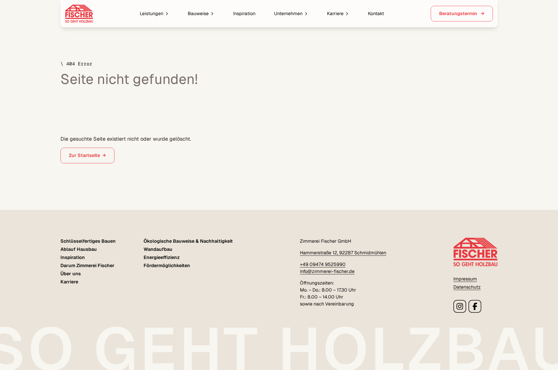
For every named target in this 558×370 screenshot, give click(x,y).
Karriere (335, 13)
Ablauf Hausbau (78, 249)
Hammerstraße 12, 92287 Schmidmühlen (343, 253)
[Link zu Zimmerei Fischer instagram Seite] (459, 306)
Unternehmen (288, 13)
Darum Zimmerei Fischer (87, 265)
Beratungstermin (458, 13)
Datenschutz (467, 287)
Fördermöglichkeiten (167, 265)
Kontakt (376, 13)
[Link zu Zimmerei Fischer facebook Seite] (474, 306)
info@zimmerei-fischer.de (327, 271)
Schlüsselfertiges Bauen (88, 241)
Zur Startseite (84, 155)
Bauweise (198, 13)
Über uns (70, 274)
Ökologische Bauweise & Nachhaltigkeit (188, 241)
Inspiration (244, 13)
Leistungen (151, 13)
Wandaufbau (158, 249)
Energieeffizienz (162, 257)
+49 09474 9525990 (323, 264)
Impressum (465, 279)
